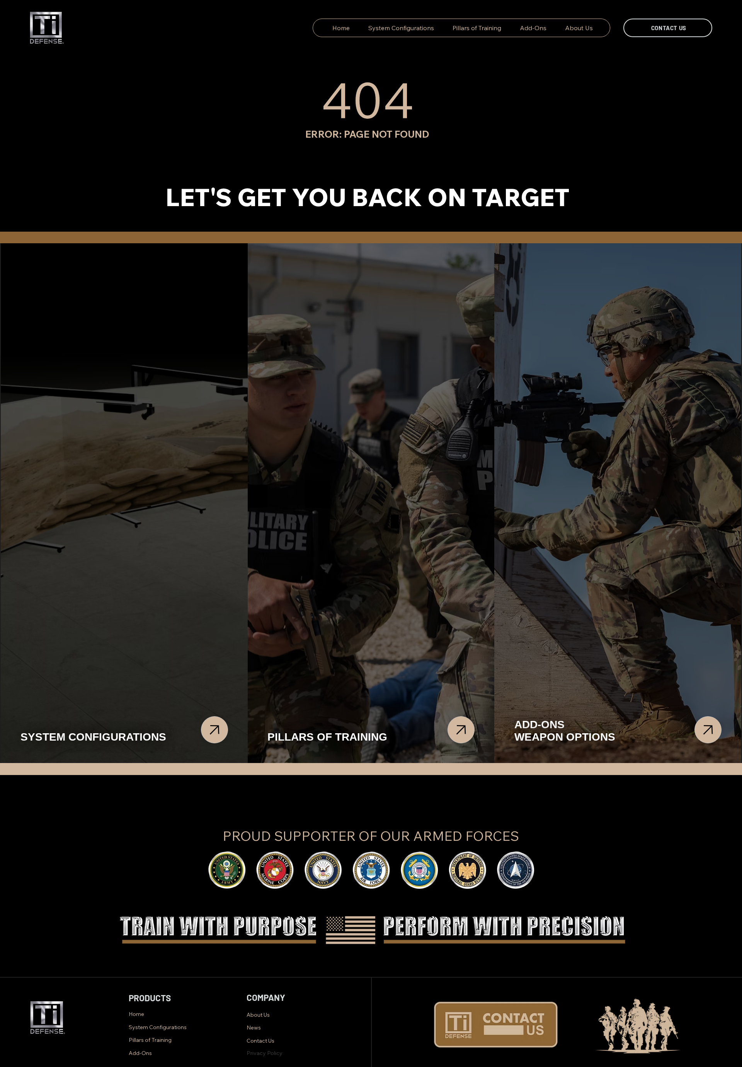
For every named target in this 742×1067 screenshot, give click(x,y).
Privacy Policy (265, 1053)
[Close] (214, 729)
